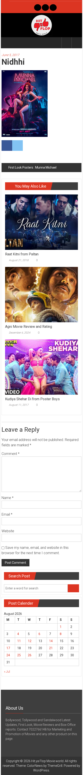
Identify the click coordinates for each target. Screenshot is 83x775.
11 (19, 641)
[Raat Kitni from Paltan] (41, 222)
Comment (10, 454)
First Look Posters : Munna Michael (32, 167)
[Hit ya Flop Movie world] (7, 42)
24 (8, 655)
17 (8, 648)
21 (51, 648)
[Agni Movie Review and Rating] (41, 294)
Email (7, 514)
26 (29, 655)
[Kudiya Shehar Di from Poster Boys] (41, 366)
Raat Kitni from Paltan (22, 254)
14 (51, 641)
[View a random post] (76, 42)
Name (8, 498)
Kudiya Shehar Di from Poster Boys (32, 399)
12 (29, 641)
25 (19, 655)
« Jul (7, 671)
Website (8, 531)
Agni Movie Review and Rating (28, 326)
